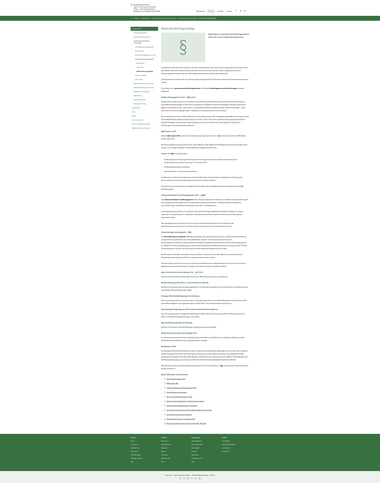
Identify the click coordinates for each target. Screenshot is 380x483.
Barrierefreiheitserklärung (200, 475)
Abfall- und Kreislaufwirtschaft (141, 124)
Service (229, 11)
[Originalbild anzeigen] (183, 47)
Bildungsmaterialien (137, 458)
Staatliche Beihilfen (140, 75)
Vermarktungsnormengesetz (177, 392)
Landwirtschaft (145, 18)
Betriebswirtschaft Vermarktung (143, 87)
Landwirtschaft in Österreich (142, 37)
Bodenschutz (165, 441)
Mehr (132, 462)
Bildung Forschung (140, 104)
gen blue (194, 451)
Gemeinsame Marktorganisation (187, 18)
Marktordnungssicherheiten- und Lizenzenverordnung (185, 401)
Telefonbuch (226, 451)
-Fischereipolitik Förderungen (144, 83)
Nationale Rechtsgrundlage (147, 71)
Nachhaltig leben (196, 441)
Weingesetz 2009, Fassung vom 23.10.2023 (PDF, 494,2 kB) (186, 423)
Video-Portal (134, 451)
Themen (211, 11)
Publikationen (135, 448)
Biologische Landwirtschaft (141, 91)
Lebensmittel (136, 108)
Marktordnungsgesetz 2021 (176, 379)
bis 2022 (139, 79)
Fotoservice (134, 444)
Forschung (164, 455)
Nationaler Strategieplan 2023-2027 (145, 55)
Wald (133, 112)
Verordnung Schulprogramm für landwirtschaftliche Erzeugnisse (189, 410)
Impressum (168, 475)
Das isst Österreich (197, 444)
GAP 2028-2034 (139, 51)
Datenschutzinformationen (182, 475)
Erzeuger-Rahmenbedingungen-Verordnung (182, 406)
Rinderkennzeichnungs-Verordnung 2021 (181, 419)
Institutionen (226, 448)
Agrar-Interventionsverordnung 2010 (179, 397)
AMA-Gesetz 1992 (172, 383)
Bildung (163, 451)
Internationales (140, 100)
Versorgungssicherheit (140, 33)
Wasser (134, 116)
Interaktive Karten (196, 458)
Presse (133, 441)
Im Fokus (220, 11)
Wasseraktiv (195, 455)
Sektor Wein (140, 67)
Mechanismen (141, 63)
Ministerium (200, 11)
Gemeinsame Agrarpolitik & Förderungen (164, 18)
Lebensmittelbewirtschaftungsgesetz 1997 (181, 388)
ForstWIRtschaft (166, 444)
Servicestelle (226, 441)
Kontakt (212, 475)
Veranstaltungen (136, 455)
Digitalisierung (138, 96)
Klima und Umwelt (137, 120)
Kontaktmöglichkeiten (229, 444)
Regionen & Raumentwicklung (141, 128)
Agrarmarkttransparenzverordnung (179, 414)
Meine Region (195, 448)
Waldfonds (164, 448)
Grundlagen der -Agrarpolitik (144, 47)
